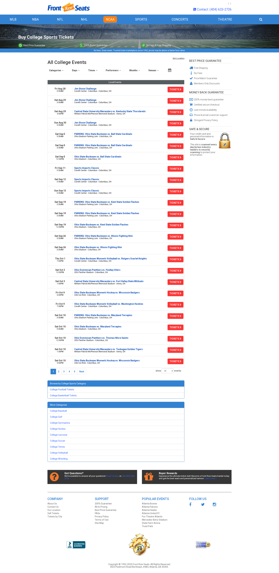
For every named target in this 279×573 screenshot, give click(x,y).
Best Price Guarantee (205, 60)
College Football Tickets (62, 389)
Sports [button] (141, 19)
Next (81, 371)
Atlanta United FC (151, 513)
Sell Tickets (53, 513)
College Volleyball (59, 452)
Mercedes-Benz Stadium (154, 519)
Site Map (99, 523)
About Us (52, 503)
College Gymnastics (60, 423)
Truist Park (147, 526)
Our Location (53, 510)
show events (168, 370)
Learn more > (211, 478)
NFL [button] (60, 19)
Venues (152, 70)
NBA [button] (35, 19)
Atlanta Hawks (149, 510)
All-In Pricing (101, 507)
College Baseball (58, 411)
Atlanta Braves (149, 503)
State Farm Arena (151, 523)
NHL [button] (84, 19)
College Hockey (58, 429)
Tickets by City (54, 516)
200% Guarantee (103, 503)
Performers (112, 70)
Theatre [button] (225, 19)
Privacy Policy (102, 516)
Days (74, 70)
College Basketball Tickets (63, 395)
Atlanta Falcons (150, 507)
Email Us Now (112, 476)
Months (133, 70)
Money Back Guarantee (206, 92)
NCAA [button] (110, 19)
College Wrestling (59, 458)
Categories (55, 70)
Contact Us (53, 507)
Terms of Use (101, 519)
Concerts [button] (180, 19)
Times (91, 70)
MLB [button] (13, 19)
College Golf (56, 417)
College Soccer (57, 440)
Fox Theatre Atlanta (152, 516)
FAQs (97, 513)
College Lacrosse (58, 435)
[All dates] (169, 70)
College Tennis (57, 446)
